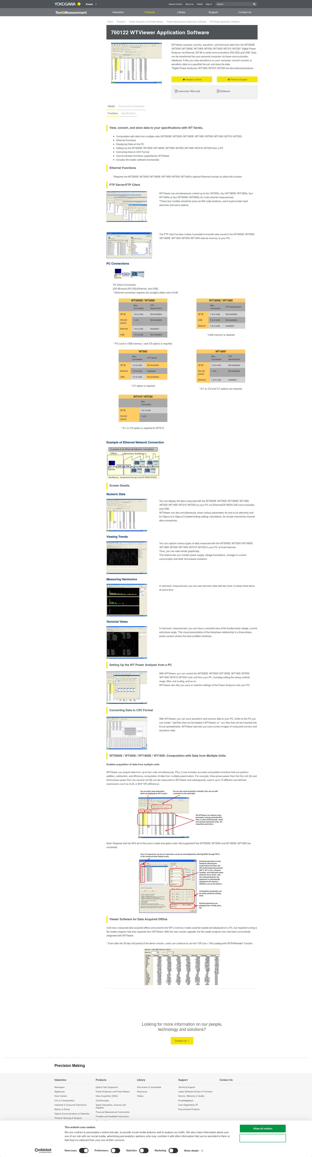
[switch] (115, 1150)
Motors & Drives (62, 1109)
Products (150, 12)
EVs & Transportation (64, 1100)
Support (213, 12)
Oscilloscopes (102, 1100)
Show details (191, 1150)
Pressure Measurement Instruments (113, 1111)
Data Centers (60, 1095)
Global (200, 4)
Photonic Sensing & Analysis (68, 1117)
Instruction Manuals (189, 91)
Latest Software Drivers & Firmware (195, 1091)
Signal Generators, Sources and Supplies (111, 1106)
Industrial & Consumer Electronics (70, 1104)
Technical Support (238, 79)
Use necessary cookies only (263, 1138)
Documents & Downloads (149, 1087)
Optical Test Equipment (107, 1087)
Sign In (209, 4)
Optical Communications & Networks (72, 1113)
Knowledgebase (185, 1100)
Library (181, 12)
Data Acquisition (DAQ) (107, 1095)
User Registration (186, 1104)
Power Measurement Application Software (186, 21)
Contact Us (245, 12)
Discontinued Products (189, 1109)
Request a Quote (194, 79)
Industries (118, 12)
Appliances (59, 1091)
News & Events (175, 4)
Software (225, 91)
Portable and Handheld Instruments (112, 1116)
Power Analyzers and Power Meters (146, 21)
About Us (189, 4)
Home (110, 21)
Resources (142, 1091)
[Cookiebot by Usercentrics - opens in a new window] (43, 1150)
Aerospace (59, 1087)
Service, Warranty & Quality (191, 1095)
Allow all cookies (262, 1128)
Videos (140, 1095)
